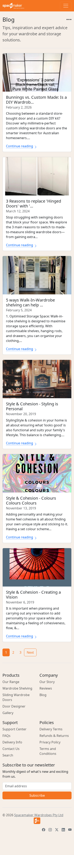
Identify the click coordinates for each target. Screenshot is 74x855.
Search (7, 755)
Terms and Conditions (47, 751)
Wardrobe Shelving (17, 688)
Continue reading (19, 146)
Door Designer (13, 706)
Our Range (10, 682)
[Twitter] (56, 829)
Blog (42, 695)
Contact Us (11, 748)
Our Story (47, 682)
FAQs (6, 735)
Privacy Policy (49, 742)
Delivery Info (12, 742)
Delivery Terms (50, 729)
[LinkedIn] (63, 829)
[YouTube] (70, 829)
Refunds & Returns (54, 735)
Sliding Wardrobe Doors (16, 697)
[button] (69, 19)
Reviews (45, 688)
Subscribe (37, 795)
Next (30, 652)
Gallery (7, 713)
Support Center (14, 729)
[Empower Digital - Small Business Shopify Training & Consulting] (37, 820)
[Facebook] (43, 829)
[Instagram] (50, 829)
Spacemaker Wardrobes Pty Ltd (38, 815)
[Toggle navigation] (66, 6)
